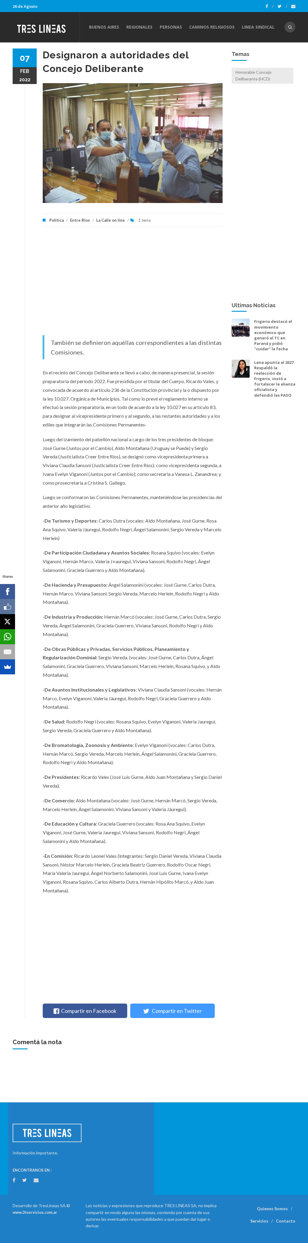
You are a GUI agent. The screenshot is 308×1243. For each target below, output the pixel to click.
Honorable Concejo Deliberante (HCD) (254, 75)
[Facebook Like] (7, 606)
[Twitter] (282, 6)
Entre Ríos (80, 220)
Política (56, 220)
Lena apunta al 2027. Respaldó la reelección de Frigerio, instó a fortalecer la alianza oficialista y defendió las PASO (274, 379)
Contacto (285, 1220)
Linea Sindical (258, 27)
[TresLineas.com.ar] (46, 27)
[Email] (7, 651)
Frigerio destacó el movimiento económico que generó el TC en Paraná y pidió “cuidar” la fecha (273, 335)
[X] (7, 621)
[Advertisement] (133, 284)
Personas (171, 27)
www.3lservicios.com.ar (35, 1212)
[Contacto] (293, 6)
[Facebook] (270, 6)
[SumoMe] (7, 666)
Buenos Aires (104, 27)
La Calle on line (110, 220)
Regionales (139, 27)
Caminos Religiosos (212, 27)
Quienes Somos (272, 1208)
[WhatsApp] (7, 636)
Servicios (259, 1220)
